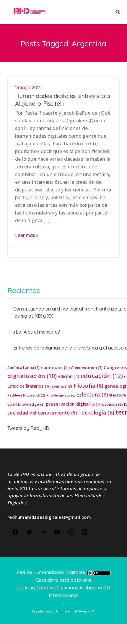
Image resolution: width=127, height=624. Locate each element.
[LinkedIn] (84, 531)
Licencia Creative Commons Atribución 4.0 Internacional (63, 591)
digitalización (32, 376)
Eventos (62, 386)
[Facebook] (15, 531)
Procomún (110, 404)
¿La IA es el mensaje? (36, 332)
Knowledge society (63, 395)
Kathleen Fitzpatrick (26, 395)
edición (68, 376)
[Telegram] (43, 531)
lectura (95, 394)
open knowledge (26, 404)
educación (102, 376)
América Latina (23, 367)
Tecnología (96, 412)
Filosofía (88, 385)
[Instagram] (70, 531)
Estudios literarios (29, 386)
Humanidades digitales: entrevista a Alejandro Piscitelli (62, 99)
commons (55, 367)
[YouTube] (57, 531)
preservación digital (71, 404)
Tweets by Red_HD (28, 428)
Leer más (25, 235)
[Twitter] (29, 531)
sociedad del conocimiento (42, 413)
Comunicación (86, 367)
